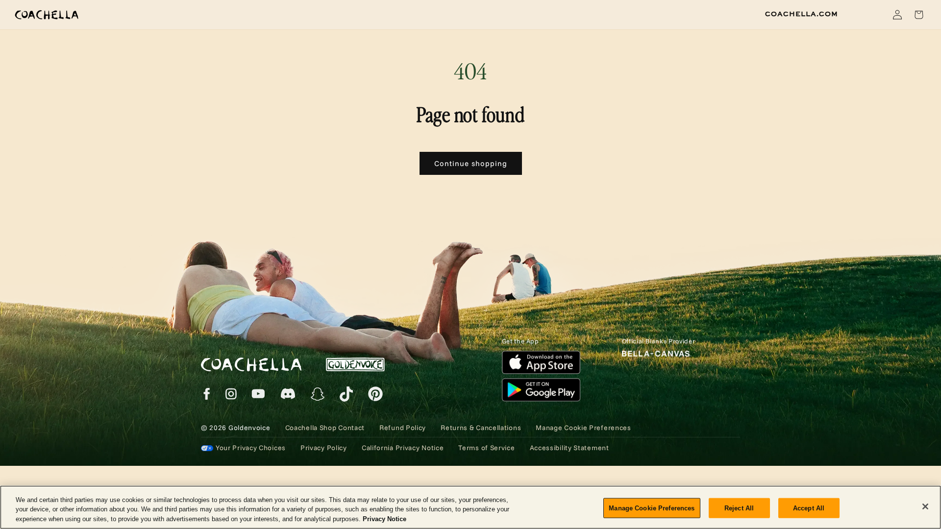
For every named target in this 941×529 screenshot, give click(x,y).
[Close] (925, 506)
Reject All (739, 507)
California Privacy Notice (403, 447)
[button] (874, 14)
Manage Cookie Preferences (651, 507)
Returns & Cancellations (481, 427)
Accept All (808, 507)
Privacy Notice (384, 519)
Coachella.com (801, 14)
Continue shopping (470, 163)
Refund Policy (402, 427)
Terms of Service (486, 447)
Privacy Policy (323, 447)
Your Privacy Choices (251, 447)
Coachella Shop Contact (325, 427)
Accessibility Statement (569, 447)
